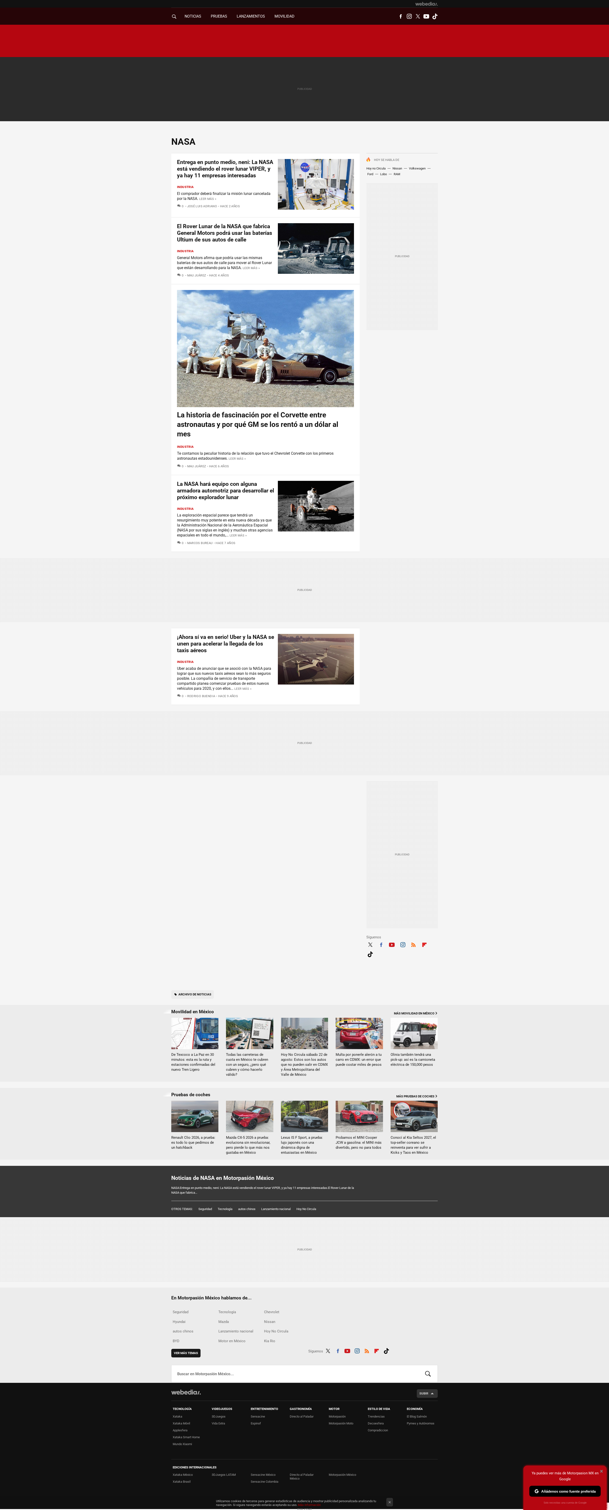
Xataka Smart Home (186, 1437)
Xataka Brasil (182, 1481)
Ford (370, 174)
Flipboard (424, 944)
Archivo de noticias (194, 994)
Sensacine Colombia (264, 1481)
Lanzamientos (251, 16)
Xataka (177, 1416)
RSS (413, 944)
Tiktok (435, 16)
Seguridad (205, 1209)
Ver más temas (186, 1353)
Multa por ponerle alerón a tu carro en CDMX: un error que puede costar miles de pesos (359, 1059)
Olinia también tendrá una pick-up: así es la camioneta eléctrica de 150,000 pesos (413, 1059)
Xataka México (183, 1474)
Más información (309, 1505)
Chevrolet (271, 1312)
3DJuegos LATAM (224, 1474)
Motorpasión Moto (341, 1423)
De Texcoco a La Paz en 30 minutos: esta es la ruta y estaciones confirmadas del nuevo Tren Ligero (193, 1062)
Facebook (400, 16)
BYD (176, 1341)
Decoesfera (376, 1423)
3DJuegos (219, 1416)
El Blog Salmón (417, 1416)
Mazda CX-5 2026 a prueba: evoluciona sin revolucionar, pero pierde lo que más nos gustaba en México (248, 1145)
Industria (185, 187)
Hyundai (179, 1322)
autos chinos (246, 1209)
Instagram (409, 16)
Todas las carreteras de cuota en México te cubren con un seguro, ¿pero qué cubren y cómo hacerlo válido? (247, 1064)
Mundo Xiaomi (182, 1444)
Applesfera (180, 1430)
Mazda (223, 1322)
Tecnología (225, 1209)
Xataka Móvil (181, 1423)
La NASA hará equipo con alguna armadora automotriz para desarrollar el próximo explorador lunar (225, 491)
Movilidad (285, 16)
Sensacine (258, 1416)
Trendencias (376, 1416)
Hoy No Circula (306, 1209)
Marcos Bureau (200, 543)
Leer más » (207, 199)
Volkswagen (417, 168)
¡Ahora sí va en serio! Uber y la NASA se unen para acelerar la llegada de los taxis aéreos (225, 644)
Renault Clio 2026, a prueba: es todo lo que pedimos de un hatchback (193, 1142)
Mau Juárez (196, 275)
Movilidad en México (192, 1011)
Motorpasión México (342, 1474)
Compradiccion (378, 1430)
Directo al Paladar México (302, 1476)
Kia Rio (269, 1341)
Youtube (426, 16)
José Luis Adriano (202, 206)
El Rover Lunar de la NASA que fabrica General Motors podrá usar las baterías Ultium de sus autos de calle (224, 233)
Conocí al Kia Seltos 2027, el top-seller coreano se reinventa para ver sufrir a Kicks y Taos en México (413, 1145)
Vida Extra (218, 1423)
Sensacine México (263, 1474)
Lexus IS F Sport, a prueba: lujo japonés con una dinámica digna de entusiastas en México (302, 1145)
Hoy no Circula (376, 168)
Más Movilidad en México (414, 1013)
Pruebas (219, 16)
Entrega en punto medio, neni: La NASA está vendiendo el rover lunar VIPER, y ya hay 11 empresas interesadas (225, 169)
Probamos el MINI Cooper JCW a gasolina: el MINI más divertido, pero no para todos (359, 1142)
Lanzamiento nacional (276, 1209)
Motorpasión (337, 1416)
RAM (397, 174)
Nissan (397, 168)
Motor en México (232, 1341)
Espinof (256, 1423)
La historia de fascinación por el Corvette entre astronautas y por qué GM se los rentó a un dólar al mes (257, 424)
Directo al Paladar (302, 1416)
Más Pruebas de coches (415, 1096)
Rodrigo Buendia (201, 696)
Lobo (383, 174)
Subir (423, 1393)
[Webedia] (426, 4)
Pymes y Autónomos (420, 1423)
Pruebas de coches (190, 1094)
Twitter (418, 16)
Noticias (193, 16)
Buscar (428, 1374)
